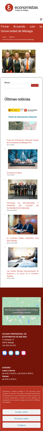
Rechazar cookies (21, 419)
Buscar (7, 83)
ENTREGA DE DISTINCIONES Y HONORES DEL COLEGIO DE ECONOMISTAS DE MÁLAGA (23, 205)
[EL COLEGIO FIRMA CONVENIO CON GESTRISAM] (23, 225)
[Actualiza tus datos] (23, 159)
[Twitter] (11, 353)
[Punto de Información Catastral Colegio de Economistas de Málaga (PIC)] (23, 121)
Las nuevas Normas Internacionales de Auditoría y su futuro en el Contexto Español (23, 273)
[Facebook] (4, 353)
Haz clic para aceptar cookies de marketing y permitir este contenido (21, 311)
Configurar (21, 425)
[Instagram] (23, 353)
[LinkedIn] (17, 353)
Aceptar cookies (21, 412)
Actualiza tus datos (14, 173)
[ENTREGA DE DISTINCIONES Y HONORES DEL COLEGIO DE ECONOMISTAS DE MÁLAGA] (23, 189)
